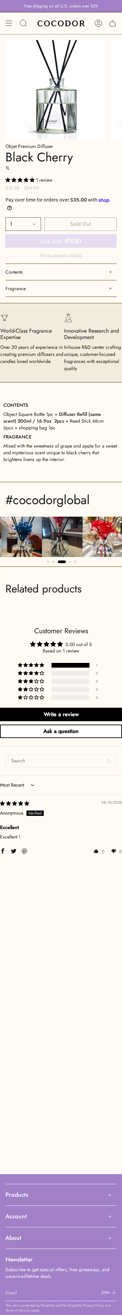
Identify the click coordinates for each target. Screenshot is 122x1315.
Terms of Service (17, 1310)
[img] (14, 803)
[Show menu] (9, 23)
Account (16, 1216)
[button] (20, 180)
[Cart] (112, 23)
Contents (14, 272)
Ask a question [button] (61, 731)
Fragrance (15, 288)
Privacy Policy (93, 1305)
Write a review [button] (61, 714)
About (13, 1237)
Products (16, 1194)
